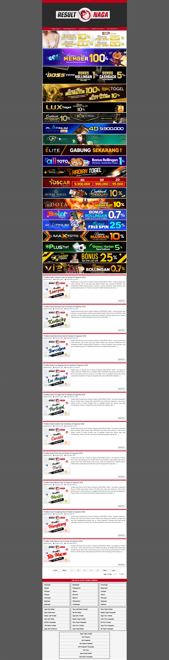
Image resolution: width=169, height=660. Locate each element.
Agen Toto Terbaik (106, 616)
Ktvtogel (47, 591)
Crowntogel (76, 604)
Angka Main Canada (71, 426)
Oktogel (46, 594)
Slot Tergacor (86, 637)
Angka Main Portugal (72, 396)
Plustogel (104, 598)
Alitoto (103, 594)
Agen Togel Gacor (49, 612)
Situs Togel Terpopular (79, 622)
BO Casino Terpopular (86, 657)
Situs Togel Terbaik (107, 609)
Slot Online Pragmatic (86, 643)
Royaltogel (76, 585)
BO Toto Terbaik (106, 622)
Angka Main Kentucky (72, 309)
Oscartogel (104, 585)
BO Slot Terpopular (50, 622)
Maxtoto (75, 598)
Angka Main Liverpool (72, 279)
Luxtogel (103, 591)
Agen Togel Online (78, 629)
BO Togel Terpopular (107, 629)
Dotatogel (47, 585)
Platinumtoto (76, 588)
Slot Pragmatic (86, 640)
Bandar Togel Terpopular (108, 612)
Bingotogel (104, 588)
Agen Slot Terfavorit (50, 629)
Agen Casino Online (86, 653)
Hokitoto (103, 604)
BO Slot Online (77, 612)
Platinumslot (76, 601)
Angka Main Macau (71, 543)
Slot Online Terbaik (50, 625)
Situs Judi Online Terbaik (80, 609)
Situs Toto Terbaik (78, 625)
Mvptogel (47, 601)
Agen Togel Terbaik (86, 634)
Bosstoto (75, 594)
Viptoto (75, 591)
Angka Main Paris (71, 455)
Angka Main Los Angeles (73, 367)
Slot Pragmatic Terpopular (86, 647)
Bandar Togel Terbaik (79, 619)
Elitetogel (47, 604)
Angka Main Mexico (71, 484)
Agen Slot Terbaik (78, 616)
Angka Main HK (70, 514)
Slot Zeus (86, 650)
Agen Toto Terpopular (107, 625)
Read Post (121, 301)
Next (105, 570)
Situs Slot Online (49, 619)
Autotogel (47, 598)
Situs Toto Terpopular (107, 619)
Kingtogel (104, 601)
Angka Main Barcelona (72, 338)
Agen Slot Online (49, 609)
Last (113, 570)
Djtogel (46, 588)
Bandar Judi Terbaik (50, 616)
